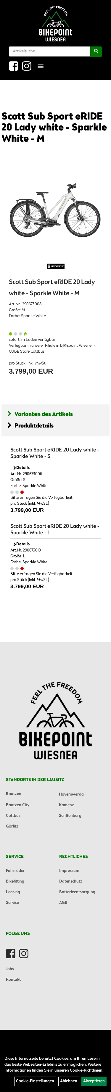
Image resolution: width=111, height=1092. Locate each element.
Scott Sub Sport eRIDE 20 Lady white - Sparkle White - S (54, 453)
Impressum (69, 871)
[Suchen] (96, 51)
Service (12, 903)
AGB (63, 903)
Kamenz (66, 805)
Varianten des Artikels (44, 414)
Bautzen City (17, 805)
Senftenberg (70, 816)
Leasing (13, 892)
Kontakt (13, 980)
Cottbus (13, 816)
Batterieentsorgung (77, 892)
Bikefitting (15, 881)
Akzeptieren (94, 1081)
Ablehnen (68, 1081)
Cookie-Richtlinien (86, 1070)
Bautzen (13, 794)
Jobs (10, 969)
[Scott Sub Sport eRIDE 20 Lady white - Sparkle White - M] (55, 210)
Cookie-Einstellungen (35, 1081)
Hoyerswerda (71, 794)
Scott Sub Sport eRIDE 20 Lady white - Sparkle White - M (54, 128)
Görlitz (12, 826)
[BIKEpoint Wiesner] (55, 23)
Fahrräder (15, 871)
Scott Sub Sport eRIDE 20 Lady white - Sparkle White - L (54, 529)
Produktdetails (34, 426)
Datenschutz (70, 881)
